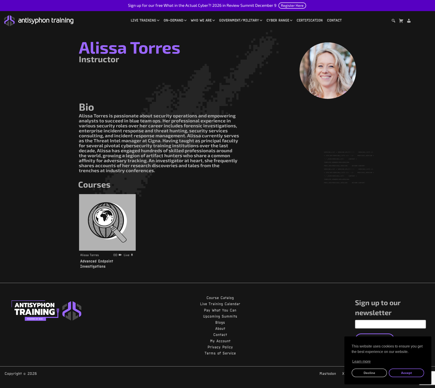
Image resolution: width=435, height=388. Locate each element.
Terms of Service (220, 353)
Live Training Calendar (220, 304)
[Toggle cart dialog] (401, 21)
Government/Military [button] (239, 20)
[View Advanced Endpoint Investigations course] (107, 222)
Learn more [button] (361, 361)
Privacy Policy (220, 347)
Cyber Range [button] (277, 20)
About (220, 328)
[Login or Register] (408, 21)
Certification (310, 20)
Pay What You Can (220, 310)
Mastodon (327, 373)
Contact (334, 20)
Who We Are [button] (201, 20)
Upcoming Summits (220, 316)
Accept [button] (406, 373)
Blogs (220, 322)
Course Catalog (220, 298)
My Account (220, 341)
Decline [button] (369, 373)
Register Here (292, 5)
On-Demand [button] (173, 20)
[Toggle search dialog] (393, 21)
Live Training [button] (143, 20)
